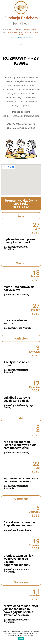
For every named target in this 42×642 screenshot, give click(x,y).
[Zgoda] (39, 635)
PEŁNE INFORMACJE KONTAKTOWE (21, 37)
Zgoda (21, 638)
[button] (21, 44)
